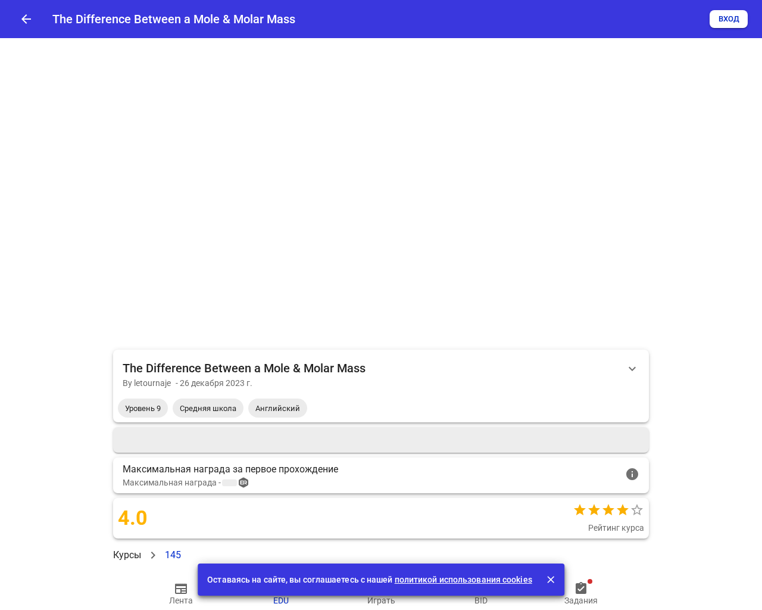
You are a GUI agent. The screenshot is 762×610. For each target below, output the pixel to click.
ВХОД (729, 18)
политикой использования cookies (463, 579)
